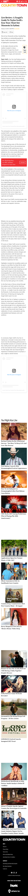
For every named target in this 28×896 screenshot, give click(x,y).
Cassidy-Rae (16, 28)
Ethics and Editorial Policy (8, 854)
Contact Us (5, 868)
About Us (4, 846)
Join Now (23, 162)
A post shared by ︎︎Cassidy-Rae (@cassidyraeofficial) (14, 126)
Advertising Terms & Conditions (9, 857)
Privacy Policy (5, 849)
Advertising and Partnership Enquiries (10, 863)
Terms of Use (5, 851)
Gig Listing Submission (7, 866)
